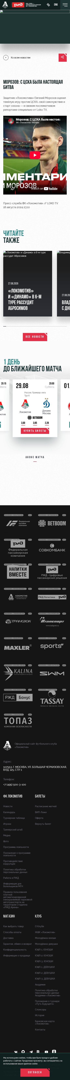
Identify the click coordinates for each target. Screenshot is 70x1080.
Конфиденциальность (15, 949)
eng (56, 4)
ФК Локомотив (12, 796)
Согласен (35, 1072)
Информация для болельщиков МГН (13, 884)
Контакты (40, 1029)
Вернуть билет (43, 824)
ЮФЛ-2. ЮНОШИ (44, 955)
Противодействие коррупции (13, 862)
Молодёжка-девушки (46, 944)
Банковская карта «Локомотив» (45, 1022)
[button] (5, 326)
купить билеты (35, 431)
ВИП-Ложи (41, 812)
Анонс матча (35, 457)
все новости (35, 337)
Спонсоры (40, 1009)
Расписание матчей (45, 806)
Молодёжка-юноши (45, 938)
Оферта (39, 818)
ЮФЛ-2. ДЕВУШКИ (45, 973)
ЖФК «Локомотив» (45, 932)
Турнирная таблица (14, 818)
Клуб (38, 916)
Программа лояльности (16, 847)
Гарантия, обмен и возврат (17, 944)
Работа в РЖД (11, 878)
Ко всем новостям (20, 57)
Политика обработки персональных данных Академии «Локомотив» (47, 993)
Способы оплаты (12, 932)
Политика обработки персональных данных (15, 870)
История (39, 1015)
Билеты (40, 796)
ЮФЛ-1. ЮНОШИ (44, 949)
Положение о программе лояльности (16, 854)
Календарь (9, 812)
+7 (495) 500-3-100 (14, 784)
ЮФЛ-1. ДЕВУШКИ (45, 967)
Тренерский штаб (12, 829)
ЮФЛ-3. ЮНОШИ (44, 961)
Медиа (6, 835)
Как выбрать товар (13, 926)
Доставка (8, 938)
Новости (7, 806)
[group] (27, 283)
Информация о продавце (16, 955)
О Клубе (39, 926)
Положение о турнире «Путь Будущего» (47, 1002)
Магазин (9, 916)
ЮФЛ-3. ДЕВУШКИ (45, 978)
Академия (40, 984)
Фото (6, 841)
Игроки (7, 824)
